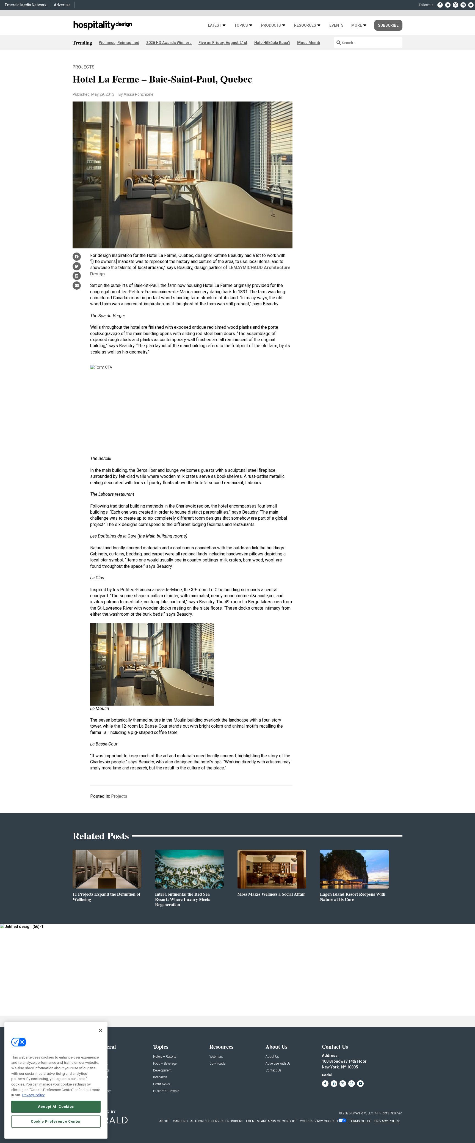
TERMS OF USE (360, 1121)
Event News (161, 1084)
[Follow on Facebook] (440, 5)
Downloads (217, 1063)
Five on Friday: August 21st (222, 42)
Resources (305, 25)
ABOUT (164, 1121)
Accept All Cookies (56, 1106)
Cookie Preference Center (56, 1121)
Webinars (216, 1057)
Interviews (160, 1077)
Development (162, 1070)
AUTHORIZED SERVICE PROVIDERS (216, 1121)
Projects (84, 67)
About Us (272, 1057)
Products (271, 25)
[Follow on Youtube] (471, 5)
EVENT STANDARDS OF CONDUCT (271, 1121)
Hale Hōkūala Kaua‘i (272, 42)
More (356, 25)
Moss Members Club (316, 42)
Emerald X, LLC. (362, 1113)
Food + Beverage (164, 1063)
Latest (214, 25)
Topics (241, 25)
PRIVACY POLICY (387, 1121)
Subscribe (388, 25)
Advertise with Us (278, 1063)
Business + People (166, 1091)
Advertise (62, 5)
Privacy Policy (33, 1095)
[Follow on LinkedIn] (448, 5)
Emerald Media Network (25, 5)
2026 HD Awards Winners (169, 42)
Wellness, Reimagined (119, 42)
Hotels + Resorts (164, 1057)
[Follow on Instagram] (463, 5)
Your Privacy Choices (319, 1121)
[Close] (101, 1030)
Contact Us (273, 1070)
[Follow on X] (455, 5)
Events (336, 25)
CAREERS (180, 1121)
